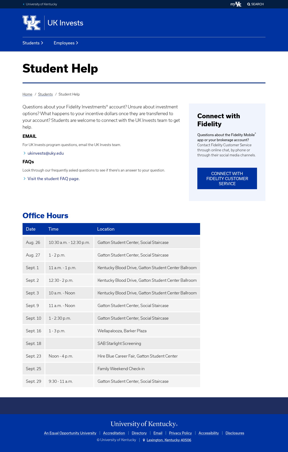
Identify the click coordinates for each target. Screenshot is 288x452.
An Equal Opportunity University (70, 433)
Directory (139, 433)
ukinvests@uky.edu (46, 153)
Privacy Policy (180, 433)
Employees (64, 42)
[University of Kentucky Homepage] (144, 424)
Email (157, 433)
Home (27, 94)
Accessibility (209, 433)
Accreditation (114, 433)
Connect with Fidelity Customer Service (227, 178)
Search (257, 4)
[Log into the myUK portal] (236, 4)
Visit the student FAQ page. (54, 178)
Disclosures (235, 433)
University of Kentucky (41, 4)
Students (31, 42)
